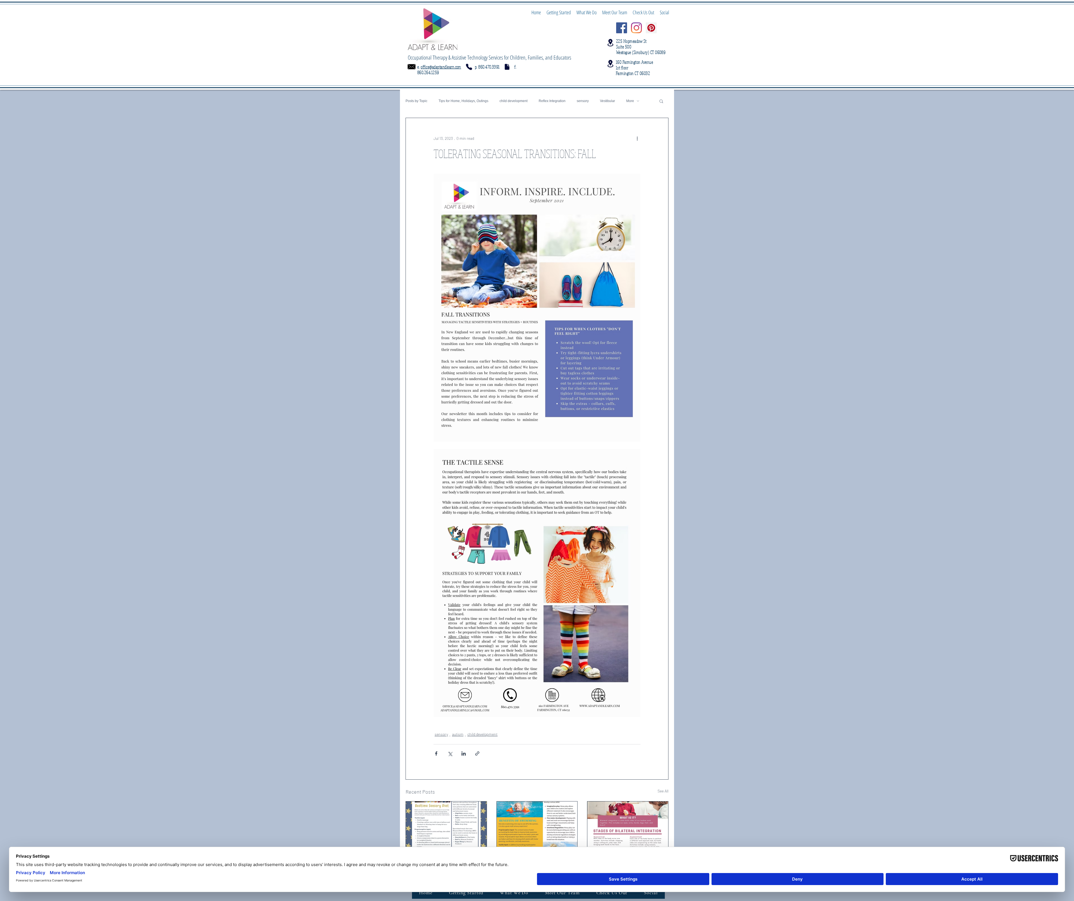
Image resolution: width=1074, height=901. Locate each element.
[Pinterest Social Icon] (651, 27)
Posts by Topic (416, 101)
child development (513, 101)
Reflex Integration (552, 101)
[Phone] (469, 66)
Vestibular (607, 101)
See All (663, 791)
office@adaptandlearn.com (441, 67)
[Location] (610, 42)
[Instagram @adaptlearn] (636, 27)
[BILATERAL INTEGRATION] (627, 824)
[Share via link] (477, 753)
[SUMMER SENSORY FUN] (537, 824)
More (630, 101)
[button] (661, 101)
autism (457, 734)
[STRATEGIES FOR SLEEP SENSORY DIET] (446, 824)
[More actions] (637, 138)
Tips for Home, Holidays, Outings (463, 101)
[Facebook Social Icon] (621, 27)
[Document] (507, 66)
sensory (583, 101)
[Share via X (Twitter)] (450, 753)
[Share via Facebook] (436, 753)
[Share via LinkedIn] (463, 753)
